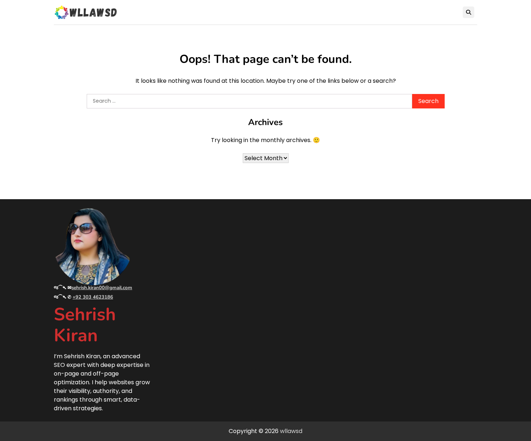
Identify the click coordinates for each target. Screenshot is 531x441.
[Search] (468, 12)
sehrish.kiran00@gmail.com (102, 287)
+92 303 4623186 (93, 297)
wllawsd (291, 431)
